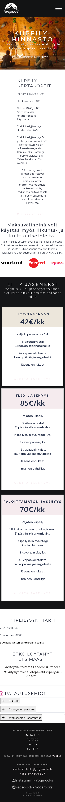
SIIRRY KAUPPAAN (34, 214)
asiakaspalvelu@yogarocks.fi (32, 769)
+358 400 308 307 (32, 773)
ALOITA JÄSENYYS (32, 379)
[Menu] (57, 9)
